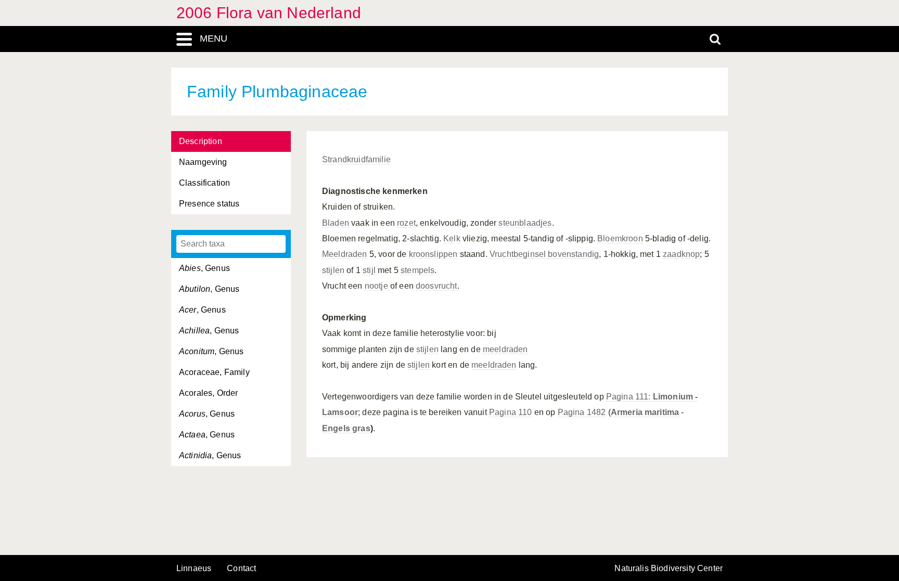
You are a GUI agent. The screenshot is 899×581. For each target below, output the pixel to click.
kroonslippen (433, 254)
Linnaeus (193, 568)
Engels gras (346, 428)
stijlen (333, 270)
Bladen (335, 222)
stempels (417, 270)
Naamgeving (203, 162)
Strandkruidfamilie (356, 159)
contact (241, 568)
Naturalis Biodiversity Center (668, 568)
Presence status (209, 203)
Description (200, 141)
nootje (376, 285)
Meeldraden (344, 254)
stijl (369, 270)
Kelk (451, 238)
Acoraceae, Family (214, 372)
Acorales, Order (208, 393)
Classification (204, 182)
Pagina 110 (510, 412)
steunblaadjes (524, 222)
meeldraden (505, 349)
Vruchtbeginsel (518, 254)
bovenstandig (573, 254)
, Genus (204, 268)
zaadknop (681, 254)
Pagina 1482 (582, 412)
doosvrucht (436, 285)
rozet (406, 222)
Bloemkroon (620, 238)
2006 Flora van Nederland (268, 12)
